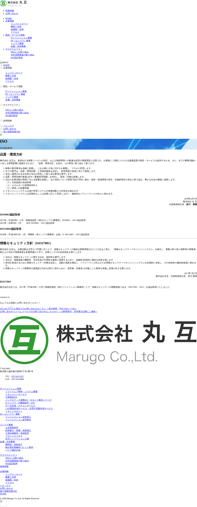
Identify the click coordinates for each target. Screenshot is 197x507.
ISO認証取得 (17, 57)
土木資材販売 (11, 427)
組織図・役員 (17, 29)
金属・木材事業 (18, 46)
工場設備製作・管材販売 (17, 433)
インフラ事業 (17, 43)
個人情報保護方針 (11, 132)
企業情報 (9, 21)
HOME (8, 18)
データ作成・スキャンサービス (20, 406)
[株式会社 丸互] (13, 6)
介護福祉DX (11, 397)
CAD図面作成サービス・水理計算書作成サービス (29, 408)
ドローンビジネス (14, 436)
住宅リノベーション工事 (17, 439)
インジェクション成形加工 (18, 417)
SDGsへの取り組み (20, 52)
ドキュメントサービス (16, 394)
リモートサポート (14, 411)
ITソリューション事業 (21, 38)
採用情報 (9, 11)
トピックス (8, 126)
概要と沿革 (16, 26)
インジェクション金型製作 (18, 420)
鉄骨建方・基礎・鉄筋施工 (18, 430)
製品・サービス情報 (15, 35)
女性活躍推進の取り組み (22, 55)
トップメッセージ (19, 24)
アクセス (15, 32)
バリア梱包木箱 (12, 450)
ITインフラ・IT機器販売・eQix (20, 403)
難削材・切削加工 (14, 444)
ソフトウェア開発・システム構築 (21, 391)
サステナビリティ (14, 49)
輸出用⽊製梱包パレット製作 (19, 447)
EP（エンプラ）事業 (20, 41)
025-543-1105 (17, 376)
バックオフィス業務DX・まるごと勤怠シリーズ (28, 400)
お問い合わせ (11, 13)
